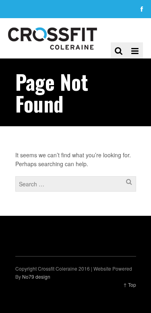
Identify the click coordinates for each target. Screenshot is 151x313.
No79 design (36, 276)
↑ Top (129, 284)
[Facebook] (142, 9)
